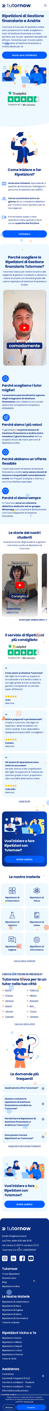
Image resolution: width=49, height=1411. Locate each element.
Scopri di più (28, 1402)
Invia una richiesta (24, 55)
